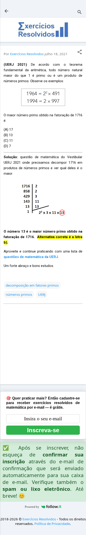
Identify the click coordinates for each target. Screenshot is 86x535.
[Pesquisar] (79, 12)
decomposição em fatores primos (32, 285)
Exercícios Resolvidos (39, 519)
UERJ (41, 294)
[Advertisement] (43, 345)
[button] (79, 52)
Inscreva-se (43, 430)
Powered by (32, 506)
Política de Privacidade (52, 523)
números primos (19, 294)
